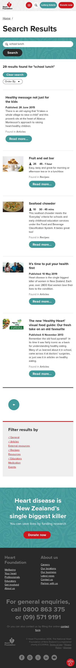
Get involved (12, 584)
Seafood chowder (42, 203)
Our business (48, 572)
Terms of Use (56, 644)
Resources (14, 454)
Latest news (47, 575)
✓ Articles (13, 441)
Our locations (48, 568)
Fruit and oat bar (41, 158)
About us (10, 588)
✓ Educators (15, 458)
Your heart (10, 573)
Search (12, 53)
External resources (19, 445)
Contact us (47, 579)
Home (7, 18)
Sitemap (67, 647)
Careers (45, 564)
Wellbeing (10, 569)
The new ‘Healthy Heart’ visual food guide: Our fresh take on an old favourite (50, 325)
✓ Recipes (14, 450)
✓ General (13, 437)
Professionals (12, 577)
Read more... (18, 139)
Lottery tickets (48, 5)
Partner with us (49, 583)
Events (12, 467)
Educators (10, 581)
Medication (14, 462)
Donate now (66, 5)
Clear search (14, 75)
